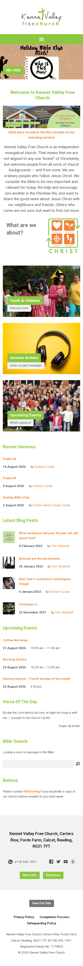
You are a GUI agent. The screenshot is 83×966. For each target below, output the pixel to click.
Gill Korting (32, 791)
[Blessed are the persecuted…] (9, 566)
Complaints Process (55, 917)
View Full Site (41, 903)
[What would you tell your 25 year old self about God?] (9, 540)
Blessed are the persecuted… (40, 558)
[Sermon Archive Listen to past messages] (41, 371)
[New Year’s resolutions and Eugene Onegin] (9, 586)
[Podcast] (73, 861)
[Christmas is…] (9, 611)
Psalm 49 (9, 478)
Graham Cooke (44, 467)
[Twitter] (58, 861)
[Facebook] (51, 861)
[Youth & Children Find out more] (41, 314)
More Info (30, 875)
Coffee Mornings (15, 640)
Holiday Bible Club (16, 497)
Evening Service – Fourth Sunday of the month (36, 679)
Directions (53, 875)
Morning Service (15, 659)
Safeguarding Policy (41, 923)
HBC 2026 (13, 70)
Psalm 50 (9, 459)
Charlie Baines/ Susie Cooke (51, 505)
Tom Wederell (60, 546)
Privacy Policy (24, 917)
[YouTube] (66, 861)
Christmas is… (29, 604)
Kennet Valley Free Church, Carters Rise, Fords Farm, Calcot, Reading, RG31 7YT (41, 840)
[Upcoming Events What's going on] (41, 428)
